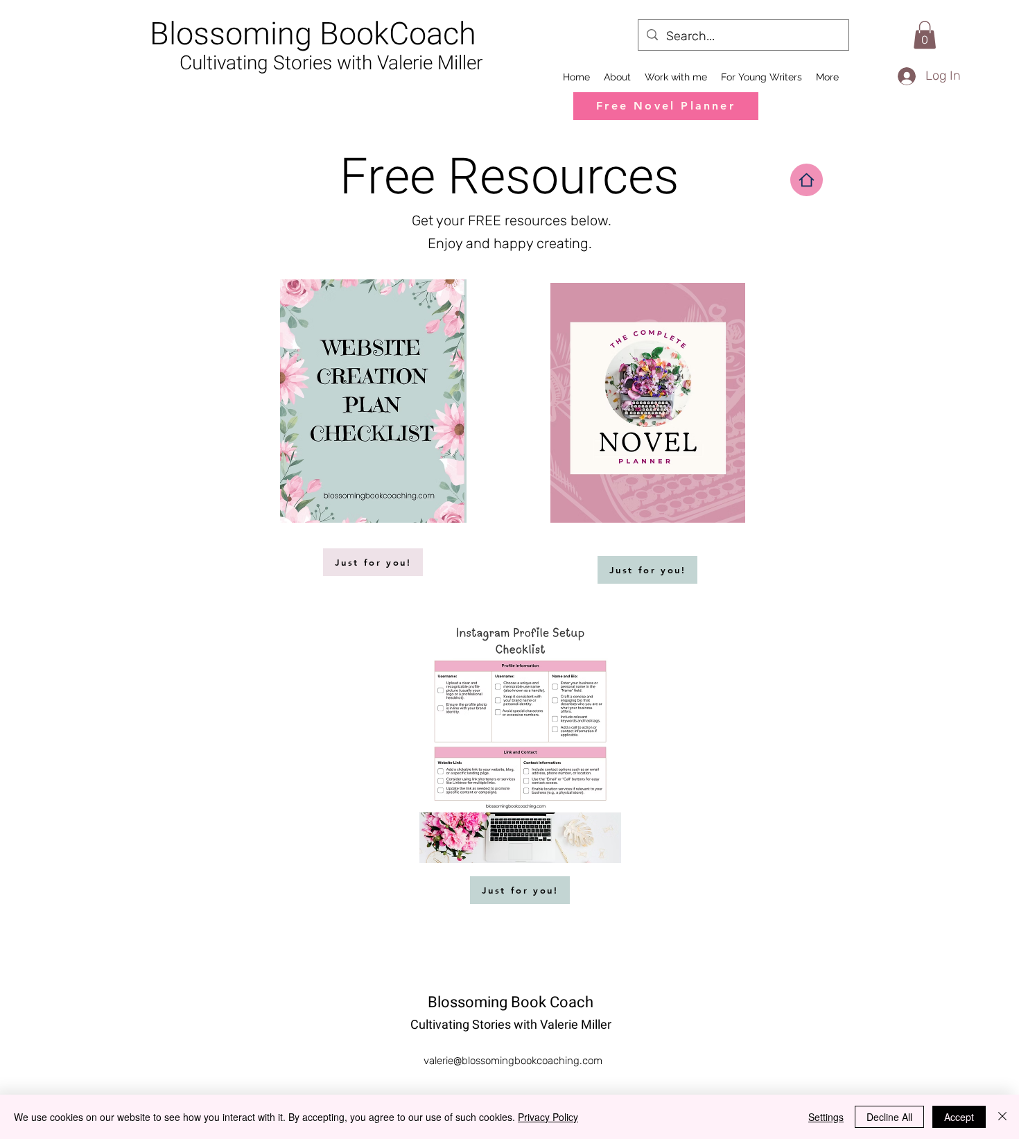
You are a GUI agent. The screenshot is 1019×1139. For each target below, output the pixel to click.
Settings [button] (826, 1117)
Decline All (889, 1117)
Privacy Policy (548, 1117)
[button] (925, 35)
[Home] (806, 180)
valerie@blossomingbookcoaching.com (513, 1060)
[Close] (1002, 1117)
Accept (959, 1117)
